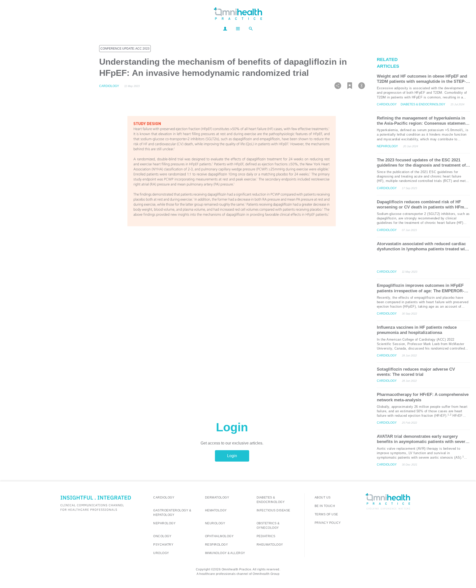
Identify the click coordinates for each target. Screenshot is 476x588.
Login (232, 456)
